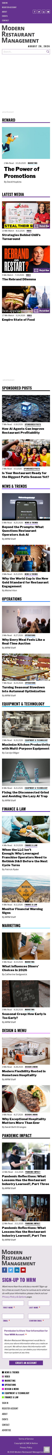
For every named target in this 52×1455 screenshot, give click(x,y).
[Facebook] (34, 11)
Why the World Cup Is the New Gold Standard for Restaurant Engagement (25, 582)
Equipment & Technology (36, 740)
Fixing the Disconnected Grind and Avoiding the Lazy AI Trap (25, 794)
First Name (8, 1307)
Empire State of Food (18, 320)
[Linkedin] (43, 11)
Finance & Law (31, 845)
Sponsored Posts (33, 424)
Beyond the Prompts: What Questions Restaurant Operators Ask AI (23, 531)
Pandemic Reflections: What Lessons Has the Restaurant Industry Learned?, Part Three (25, 1180)
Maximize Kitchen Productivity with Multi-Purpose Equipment (26, 746)
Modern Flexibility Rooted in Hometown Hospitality (24, 1073)
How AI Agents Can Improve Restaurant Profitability (23, 431)
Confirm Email (35, 1320)
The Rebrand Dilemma (19, 279)
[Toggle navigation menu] (47, 1450)
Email (5, 1320)
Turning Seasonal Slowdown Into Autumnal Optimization (23, 689)
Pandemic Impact (32, 1171)
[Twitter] (39, 11)
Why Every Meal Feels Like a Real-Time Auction (23, 641)
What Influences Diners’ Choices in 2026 (20, 968)
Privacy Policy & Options (14, 1297)
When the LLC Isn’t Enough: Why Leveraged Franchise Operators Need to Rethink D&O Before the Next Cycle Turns (25, 857)
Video (29, 230)
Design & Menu (31, 1066)
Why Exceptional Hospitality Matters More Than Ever (24, 1121)
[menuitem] (4, 2)
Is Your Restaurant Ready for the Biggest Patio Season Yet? (25, 475)
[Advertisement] (26, 84)
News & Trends (31, 522)
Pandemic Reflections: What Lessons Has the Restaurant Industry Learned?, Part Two (24, 1231)
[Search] (48, 51)
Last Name (33, 1307)
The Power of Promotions (21, 172)
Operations (30, 635)
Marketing (32, 163)
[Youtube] (48, 11)
